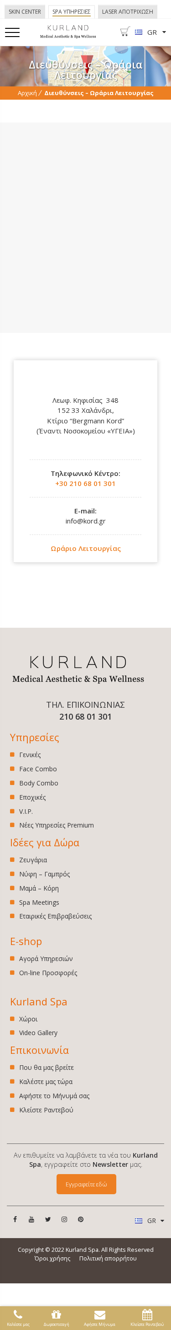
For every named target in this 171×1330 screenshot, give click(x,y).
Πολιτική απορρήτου (108, 1258)
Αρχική (27, 93)
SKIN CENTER (25, 12)
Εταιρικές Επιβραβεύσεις (55, 916)
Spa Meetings (39, 902)
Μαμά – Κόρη (39, 888)
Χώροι (28, 1019)
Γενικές (30, 755)
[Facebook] (15, 1219)
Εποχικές (32, 797)
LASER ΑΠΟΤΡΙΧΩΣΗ (127, 12)
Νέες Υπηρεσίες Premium (56, 825)
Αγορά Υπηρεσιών (46, 959)
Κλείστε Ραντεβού (46, 1110)
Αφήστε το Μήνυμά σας (54, 1095)
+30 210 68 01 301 (85, 483)
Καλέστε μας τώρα (46, 1081)
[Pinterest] (81, 1219)
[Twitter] (48, 1219)
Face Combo (38, 768)
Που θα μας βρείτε (46, 1068)
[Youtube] (31, 1219)
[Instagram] (64, 1219)
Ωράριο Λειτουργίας (86, 548)
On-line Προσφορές (48, 972)
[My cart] (125, 34)
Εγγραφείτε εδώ (86, 1184)
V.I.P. (26, 811)
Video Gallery (38, 1032)
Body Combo (38, 783)
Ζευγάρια (33, 860)
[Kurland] (68, 36)
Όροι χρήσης (52, 1258)
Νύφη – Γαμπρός (44, 874)
